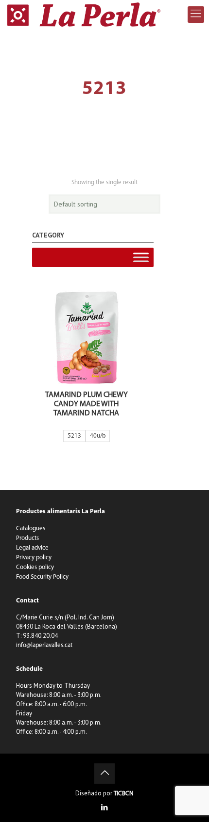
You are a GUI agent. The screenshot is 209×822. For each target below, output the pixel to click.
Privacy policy (34, 557)
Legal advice (32, 548)
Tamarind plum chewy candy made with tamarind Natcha (86, 404)
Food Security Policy (42, 577)
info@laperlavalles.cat (44, 645)
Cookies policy (35, 567)
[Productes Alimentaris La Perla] (83, 14)
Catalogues (30, 528)
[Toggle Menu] (141, 257)
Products (27, 538)
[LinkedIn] (105, 808)
